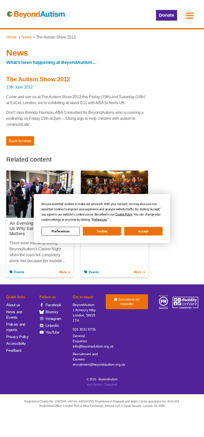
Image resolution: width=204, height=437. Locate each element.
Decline (102, 231)
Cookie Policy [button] (123, 214)
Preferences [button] (99, 219)
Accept (143, 231)
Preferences (60, 231)
